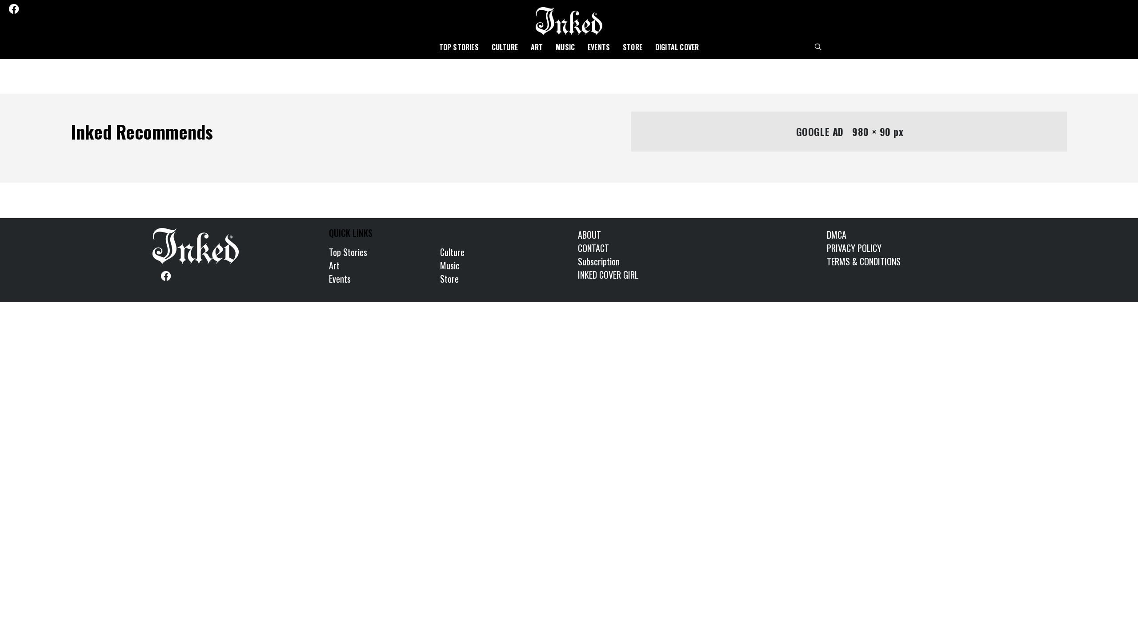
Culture (505, 47)
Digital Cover (677, 47)
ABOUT (589, 234)
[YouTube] (74, 9)
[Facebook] (14, 9)
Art (537, 47)
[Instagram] (39, 9)
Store (632, 47)
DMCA (836, 234)
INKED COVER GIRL (608, 274)
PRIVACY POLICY (854, 248)
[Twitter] (27, 9)
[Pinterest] (51, 9)
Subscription (599, 261)
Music (565, 47)
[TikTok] (62, 9)
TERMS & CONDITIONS (864, 261)
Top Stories (459, 47)
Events (599, 47)
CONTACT (593, 248)
